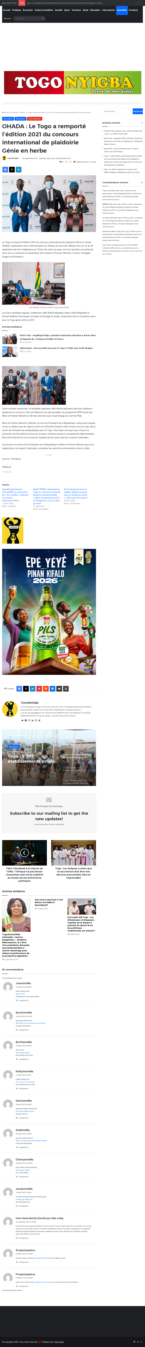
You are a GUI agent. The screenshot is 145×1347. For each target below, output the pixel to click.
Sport (67, 10)
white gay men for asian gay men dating (30, 1023)
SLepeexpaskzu (25, 1250)
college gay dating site (24, 1199)
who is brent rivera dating (25, 1082)
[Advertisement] (72, 44)
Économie (28, 10)
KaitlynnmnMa (24, 1071)
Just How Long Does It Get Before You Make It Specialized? (49, 902)
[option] (49, 757)
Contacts (133, 10)
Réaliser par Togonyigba (53, 1342)
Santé (85, 10)
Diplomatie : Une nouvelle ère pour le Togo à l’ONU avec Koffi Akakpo (56, 348)
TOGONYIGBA (13, 158)
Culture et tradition (44, 10)
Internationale (35, 119)
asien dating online (22, 1053)
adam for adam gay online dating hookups (31, 1141)
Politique (16, 10)
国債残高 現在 (107, 204)
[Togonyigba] (72, 84)
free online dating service (25, 1111)
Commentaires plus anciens (12, 978)
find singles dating (22, 1170)
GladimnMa (23, 1130)
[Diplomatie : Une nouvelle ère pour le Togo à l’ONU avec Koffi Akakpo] (10, 351)
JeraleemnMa (24, 1188)
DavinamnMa (24, 1100)
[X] (29, 720)
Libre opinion (108, 10)
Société (58, 10)
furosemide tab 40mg (43, 1258)
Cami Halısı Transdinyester (112, 245)
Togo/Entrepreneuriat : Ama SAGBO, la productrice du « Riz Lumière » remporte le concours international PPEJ (15, 495)
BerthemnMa (24, 1042)
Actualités (122, 10)
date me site (20, 994)
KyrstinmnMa (24, 1012)
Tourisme (76, 10)
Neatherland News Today (111, 231)
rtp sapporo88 (107, 218)
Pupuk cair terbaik (109, 191)
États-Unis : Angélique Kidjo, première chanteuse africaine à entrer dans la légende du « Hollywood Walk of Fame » (123, 141)
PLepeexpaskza (25, 1274)
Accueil (6, 10)
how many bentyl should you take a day (39, 1218)
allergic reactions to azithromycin (41, 1282)
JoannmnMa (23, 983)
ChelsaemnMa (24, 1159)
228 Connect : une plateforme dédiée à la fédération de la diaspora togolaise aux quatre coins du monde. (32, 759)
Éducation (95, 10)
